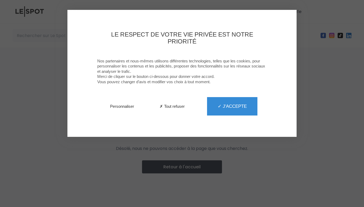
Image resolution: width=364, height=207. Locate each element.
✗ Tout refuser (172, 106)
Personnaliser (122, 106)
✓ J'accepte (232, 106)
